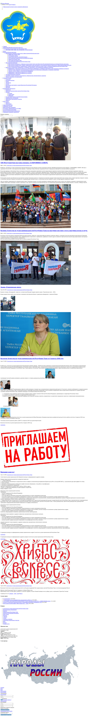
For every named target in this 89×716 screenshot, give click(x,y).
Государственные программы (9, 109)
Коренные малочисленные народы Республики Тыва (17, 90)
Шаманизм (10, 95)
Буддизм (10, 93)
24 (18, 593)
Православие (11, 94)
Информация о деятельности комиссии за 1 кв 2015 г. (20, 72)
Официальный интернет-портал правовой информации (15, 6)
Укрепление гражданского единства (14, 99)
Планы (7, 81)
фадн (4, 621)
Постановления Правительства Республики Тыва (19, 61)
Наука (4, 51)
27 (21, 593)
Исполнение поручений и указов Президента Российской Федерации (21, 85)
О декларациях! (6, 598)
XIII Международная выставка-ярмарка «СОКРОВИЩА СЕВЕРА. (24, 163)
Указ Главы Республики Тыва (15, 60)
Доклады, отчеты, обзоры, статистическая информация (20, 71)
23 (17, 593)
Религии (8, 92)
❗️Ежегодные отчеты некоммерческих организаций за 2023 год (17, 600)
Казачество (8, 89)
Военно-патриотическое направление (11, 110)
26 (20, 593)
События (5, 616)
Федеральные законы (13, 55)
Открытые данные (7, 78)
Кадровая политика (10, 80)
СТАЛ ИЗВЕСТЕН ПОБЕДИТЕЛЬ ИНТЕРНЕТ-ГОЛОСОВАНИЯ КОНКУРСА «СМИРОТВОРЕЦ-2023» (27, 601)
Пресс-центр (6, 101)
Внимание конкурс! (8, 472)
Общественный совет (8, 105)
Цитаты (5, 622)
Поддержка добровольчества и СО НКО (12, 108)
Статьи (4, 618)
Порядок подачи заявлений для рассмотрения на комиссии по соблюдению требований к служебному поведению (33, 69)
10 (14, 593)
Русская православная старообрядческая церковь (16, 96)
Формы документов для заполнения (14, 76)
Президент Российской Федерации (11, 613)
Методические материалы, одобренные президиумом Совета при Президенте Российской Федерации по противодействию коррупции (38, 64)
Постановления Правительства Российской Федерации (20, 58)
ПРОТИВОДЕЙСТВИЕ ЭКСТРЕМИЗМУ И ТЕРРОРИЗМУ (19, 49)
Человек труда (6, 623)
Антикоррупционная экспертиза (13, 74)
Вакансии (8, 86)
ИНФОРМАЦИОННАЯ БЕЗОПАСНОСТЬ (13, 47)
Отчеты (7, 83)
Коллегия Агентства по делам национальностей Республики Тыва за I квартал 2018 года (32, 358)
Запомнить (4, 698)
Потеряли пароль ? (7, 699)
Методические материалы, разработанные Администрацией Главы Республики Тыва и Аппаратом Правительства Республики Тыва (37, 66)
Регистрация (3, 694)
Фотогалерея (8, 103)
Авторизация (3, 701)
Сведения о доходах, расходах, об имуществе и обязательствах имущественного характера (26, 75)
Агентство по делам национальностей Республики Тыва (19, 165)
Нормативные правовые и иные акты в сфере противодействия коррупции (22, 53)
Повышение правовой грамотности (11, 112)
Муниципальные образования (9, 609)
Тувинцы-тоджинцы (7, 619)
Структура (8, 79)
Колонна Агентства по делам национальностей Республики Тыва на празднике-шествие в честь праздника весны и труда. (44, 230)
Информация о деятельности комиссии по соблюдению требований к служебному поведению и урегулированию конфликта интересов (38, 68)
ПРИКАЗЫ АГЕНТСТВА (14, 54)
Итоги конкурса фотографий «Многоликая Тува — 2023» (16, 603)
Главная (5, 46)
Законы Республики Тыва (14, 59)
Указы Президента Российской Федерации (17, 56)
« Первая (11, 593)
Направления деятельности (9, 88)
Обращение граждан (7, 106)
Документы (8, 82)
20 (15, 593)
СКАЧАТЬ (3, 425)
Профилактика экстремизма (12, 98)
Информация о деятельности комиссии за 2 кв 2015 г (20, 73)
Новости (8, 100)
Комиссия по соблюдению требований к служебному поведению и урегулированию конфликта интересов (29, 67)
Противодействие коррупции (9, 52)
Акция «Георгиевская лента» (11, 287)
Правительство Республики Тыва (10, 612)
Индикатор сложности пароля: (7, 707)
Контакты (8, 87)
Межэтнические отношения (9, 107)
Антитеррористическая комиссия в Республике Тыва (15, 48)
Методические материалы (11, 62)
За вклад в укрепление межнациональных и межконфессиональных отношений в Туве (22, 602)
